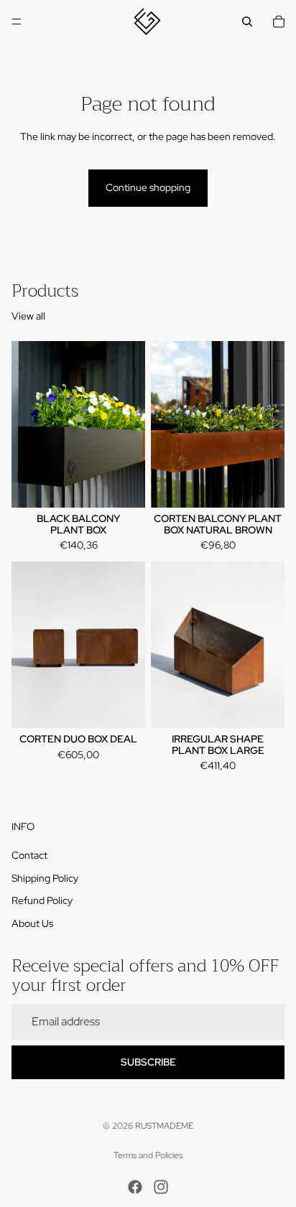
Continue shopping (148, 187)
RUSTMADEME (164, 1126)
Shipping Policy (44, 878)
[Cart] (279, 21)
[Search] (247, 21)
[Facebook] (135, 1187)
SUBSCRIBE (148, 1061)
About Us (32, 923)
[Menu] (16, 21)
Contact (29, 855)
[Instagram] (161, 1187)
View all (28, 315)
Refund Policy (42, 901)
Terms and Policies (148, 1155)
